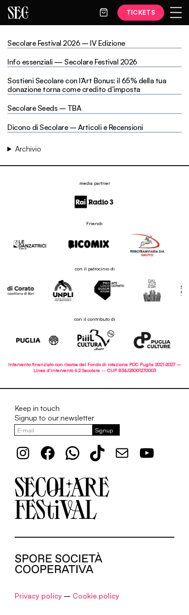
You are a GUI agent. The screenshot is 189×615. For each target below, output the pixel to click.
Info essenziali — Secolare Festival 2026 (72, 62)
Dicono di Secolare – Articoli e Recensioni (75, 127)
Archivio (28, 148)
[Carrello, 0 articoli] (103, 12)
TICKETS (141, 12)
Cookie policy (95, 595)
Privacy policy (38, 595)
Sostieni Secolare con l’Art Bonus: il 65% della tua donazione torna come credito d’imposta (87, 85)
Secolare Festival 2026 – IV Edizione (66, 43)
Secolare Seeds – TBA (44, 108)
